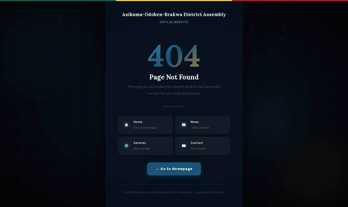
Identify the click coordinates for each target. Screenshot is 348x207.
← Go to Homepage (174, 169)
